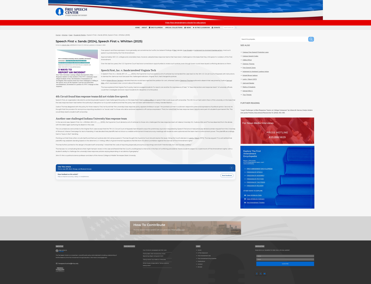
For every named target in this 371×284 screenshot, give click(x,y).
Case (70, 35)
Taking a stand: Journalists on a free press (154, 259)
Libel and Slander (248, 83)
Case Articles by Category (255, 199)
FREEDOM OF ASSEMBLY (255, 175)
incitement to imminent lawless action (208, 50)
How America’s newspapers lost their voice (154, 250)
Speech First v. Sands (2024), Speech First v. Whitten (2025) (99, 41)
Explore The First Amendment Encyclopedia (252, 153)
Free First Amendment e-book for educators (185, 23)
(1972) (250, 79)
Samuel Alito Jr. (248, 91)
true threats (187, 50)
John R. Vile (65, 45)
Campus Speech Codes (250, 56)
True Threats (247, 95)
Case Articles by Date (254, 195)
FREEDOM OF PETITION (255, 179)
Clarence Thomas (186, 80)
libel (175, 50)
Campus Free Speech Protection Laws (256, 52)
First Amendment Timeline (256, 202)
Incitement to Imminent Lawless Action (256, 71)
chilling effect (149, 100)
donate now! (180, 230)
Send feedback (227, 175)
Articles (64, 35)
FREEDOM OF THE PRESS (256, 182)
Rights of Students (249, 87)
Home (58, 35)
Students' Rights (80, 35)
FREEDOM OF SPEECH (255, 172)
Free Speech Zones (249, 68)
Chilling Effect (247, 60)
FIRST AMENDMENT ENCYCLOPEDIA (259, 169)
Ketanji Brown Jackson (115, 80)
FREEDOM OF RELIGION (255, 186)
